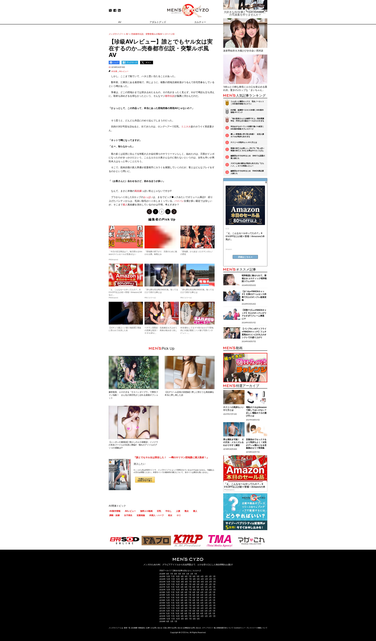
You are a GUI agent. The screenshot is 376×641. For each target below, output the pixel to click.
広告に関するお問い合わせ (173, 628)
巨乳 (159, 511)
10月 (178, 576)
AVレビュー (123, 71)
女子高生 (128, 515)
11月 (173, 576)
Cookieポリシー (240, 628)
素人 (125, 204)
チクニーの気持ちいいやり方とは (244, 142)
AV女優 (114, 71)
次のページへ (174, 211)
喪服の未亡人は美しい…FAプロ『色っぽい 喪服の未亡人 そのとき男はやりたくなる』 (248, 149)
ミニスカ (186, 126)
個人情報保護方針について (223, 628)
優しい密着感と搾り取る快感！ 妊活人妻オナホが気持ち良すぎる (247, 135)
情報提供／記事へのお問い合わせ (150, 628)
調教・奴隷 (114, 515)
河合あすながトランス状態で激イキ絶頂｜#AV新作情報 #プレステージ (247, 127)
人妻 (178, 511)
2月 (191, 574)
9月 (182, 576)
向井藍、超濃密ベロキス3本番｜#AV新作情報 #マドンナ (247, 111)
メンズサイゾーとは (116, 628)
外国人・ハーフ (156, 515)
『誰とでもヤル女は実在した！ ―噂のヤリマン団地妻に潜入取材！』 (171, 457)
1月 (195, 574)
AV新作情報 (114, 511)
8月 (167, 574)
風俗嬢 (138, 190)
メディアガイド (207, 628)
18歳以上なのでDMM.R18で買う (145, 480)
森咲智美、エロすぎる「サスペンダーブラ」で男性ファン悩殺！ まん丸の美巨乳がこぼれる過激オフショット (133, 395)
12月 (168, 576)
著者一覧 (127, 628)
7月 (171, 574)
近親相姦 (141, 515)
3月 (187, 574)
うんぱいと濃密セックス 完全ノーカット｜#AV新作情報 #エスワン (247, 102)
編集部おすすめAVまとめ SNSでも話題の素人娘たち (248, 157)
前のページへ (149, 211)
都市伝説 (169, 95)
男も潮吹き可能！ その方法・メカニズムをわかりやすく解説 (233, 442)
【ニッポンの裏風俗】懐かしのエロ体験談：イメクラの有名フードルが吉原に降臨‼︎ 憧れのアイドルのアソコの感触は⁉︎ (133, 445)
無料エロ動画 (146, 511)
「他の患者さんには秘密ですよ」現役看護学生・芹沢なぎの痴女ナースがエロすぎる (247, 119)
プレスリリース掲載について (256, 628)
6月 (175, 574)
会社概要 (134, 628)
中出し (169, 511)
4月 (183, 574)
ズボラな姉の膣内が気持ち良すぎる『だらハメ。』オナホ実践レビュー (247, 164)
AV (110, 67)
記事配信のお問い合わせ (192, 628)
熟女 (187, 511)
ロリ (179, 515)
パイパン (179, 200)
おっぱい (148, 197)
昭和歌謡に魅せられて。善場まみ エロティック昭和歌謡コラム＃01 (254, 278)
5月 (179, 574)
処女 (170, 515)
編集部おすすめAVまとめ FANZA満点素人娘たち (247, 172)
